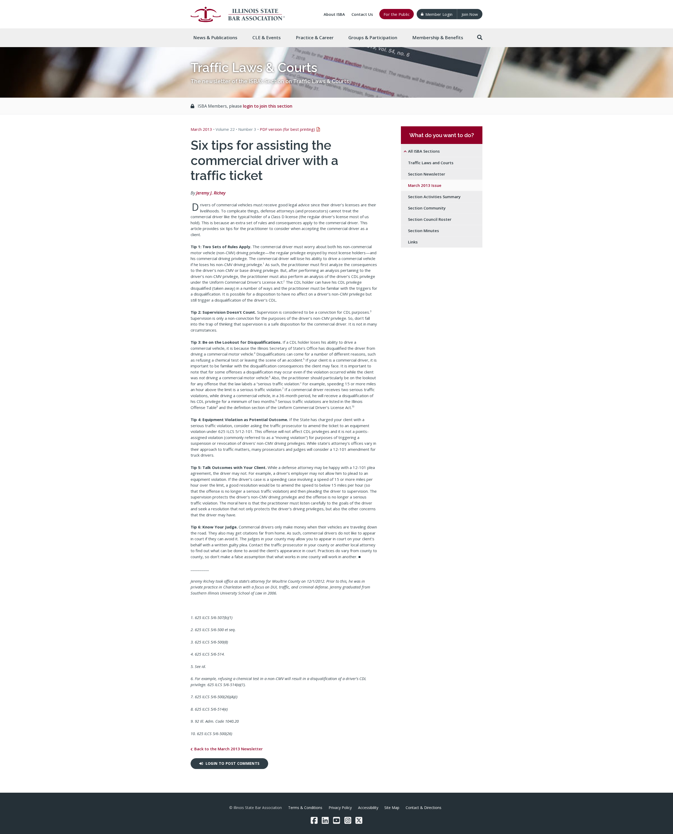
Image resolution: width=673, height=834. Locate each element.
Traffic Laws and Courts (430, 162)
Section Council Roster (429, 219)
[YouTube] (336, 820)
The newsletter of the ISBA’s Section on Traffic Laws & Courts (270, 81)
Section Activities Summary (434, 196)
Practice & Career (315, 37)
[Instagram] (348, 820)
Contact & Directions (423, 807)
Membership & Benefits (437, 37)
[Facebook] (314, 820)
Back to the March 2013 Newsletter (228, 748)
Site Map (391, 807)
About (334, 14)
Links (413, 241)
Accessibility (368, 807)
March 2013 (201, 129)
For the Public (397, 14)
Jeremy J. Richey (211, 193)
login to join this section (267, 106)
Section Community (427, 208)
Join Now (470, 14)
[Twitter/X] (359, 820)
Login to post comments (233, 763)
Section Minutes (423, 230)
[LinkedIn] (325, 820)
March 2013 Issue (424, 185)
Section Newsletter (426, 174)
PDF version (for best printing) (287, 129)
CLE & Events (266, 37)
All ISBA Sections (424, 151)
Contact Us (362, 14)
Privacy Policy (340, 807)
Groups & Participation (372, 37)
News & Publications (215, 37)
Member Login (439, 14)
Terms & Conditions (305, 807)
